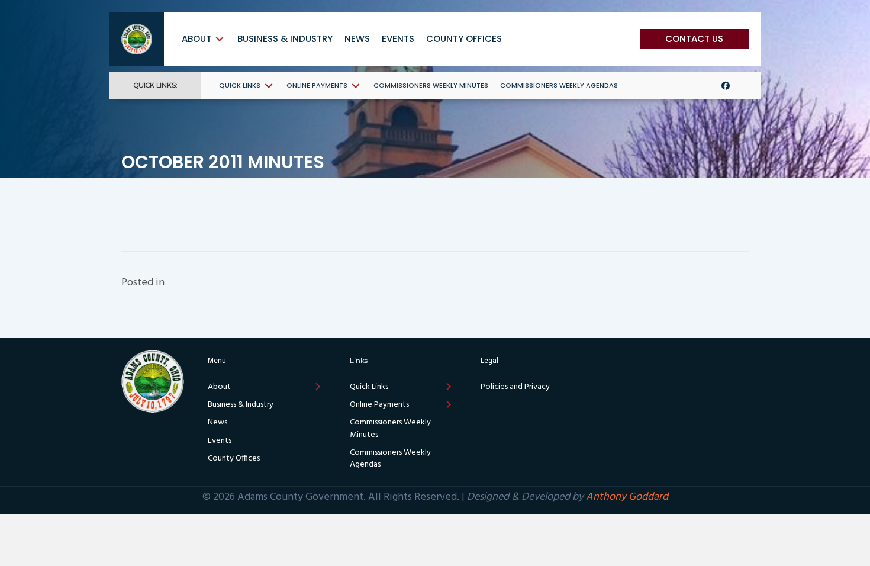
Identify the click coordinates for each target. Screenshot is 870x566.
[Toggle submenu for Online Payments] (356, 85)
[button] (694, 39)
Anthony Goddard (627, 497)
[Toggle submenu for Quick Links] (269, 85)
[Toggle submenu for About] (219, 39)
